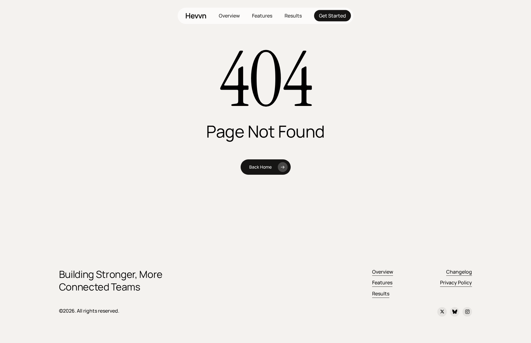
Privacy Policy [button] (456, 282)
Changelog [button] (459, 271)
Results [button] (380, 293)
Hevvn (195, 15)
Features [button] (382, 282)
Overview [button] (382, 271)
